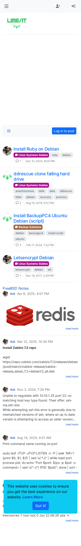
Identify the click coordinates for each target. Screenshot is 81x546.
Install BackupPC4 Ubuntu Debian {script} (40, 218)
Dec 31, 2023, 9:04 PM (40, 161)
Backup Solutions (29, 227)
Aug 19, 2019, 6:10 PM (40, 203)
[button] (6, 6)
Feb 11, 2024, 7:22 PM (40, 245)
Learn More (32, 497)
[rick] (7, 150)
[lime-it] (7, 175)
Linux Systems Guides (33, 155)
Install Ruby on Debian (36, 149)
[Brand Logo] (16, 23)
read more (72, 328)
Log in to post (64, 131)
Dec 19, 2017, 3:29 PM (40, 275)
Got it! (40, 505)
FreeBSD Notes (16, 288)
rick (12, 293)
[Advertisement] (40, 78)
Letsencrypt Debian (34, 257)
